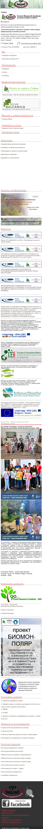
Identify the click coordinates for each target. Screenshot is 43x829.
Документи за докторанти (10, 158)
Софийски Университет (10, 775)
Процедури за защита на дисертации (14, 151)
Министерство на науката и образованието (16, 755)
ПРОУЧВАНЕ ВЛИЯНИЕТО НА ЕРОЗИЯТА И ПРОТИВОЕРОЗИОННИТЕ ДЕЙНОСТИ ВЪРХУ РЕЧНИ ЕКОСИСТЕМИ (19, 271)
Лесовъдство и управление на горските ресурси (18, 738)
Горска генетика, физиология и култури (15, 728)
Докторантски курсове (9, 154)
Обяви (11, 43)
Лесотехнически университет (12, 772)
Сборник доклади (8, 613)
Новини (5, 43)
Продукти (6, 69)
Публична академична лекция (13, 701)
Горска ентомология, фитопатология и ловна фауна (19, 734)
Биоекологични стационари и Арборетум (16, 815)
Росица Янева (7, 119)
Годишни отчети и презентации (12, 128)
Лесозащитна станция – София (12, 768)
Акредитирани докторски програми (14, 144)
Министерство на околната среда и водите (16, 758)
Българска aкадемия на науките (13, 748)
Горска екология (7, 731)
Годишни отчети (7, 813)
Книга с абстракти (8, 610)
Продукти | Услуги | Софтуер (11, 820)
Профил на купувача (10, 55)
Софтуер (6, 75)
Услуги (5, 72)
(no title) (5, 712)
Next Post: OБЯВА (29, 47)
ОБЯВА (5, 709)
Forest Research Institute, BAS (31, 43)
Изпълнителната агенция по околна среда (16, 761)
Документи (5, 817)
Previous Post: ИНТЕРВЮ (10, 47)
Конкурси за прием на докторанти (13, 147)
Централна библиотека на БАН (12, 751)
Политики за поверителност (11, 822)
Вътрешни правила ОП (10, 59)
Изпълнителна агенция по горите (13, 765)
